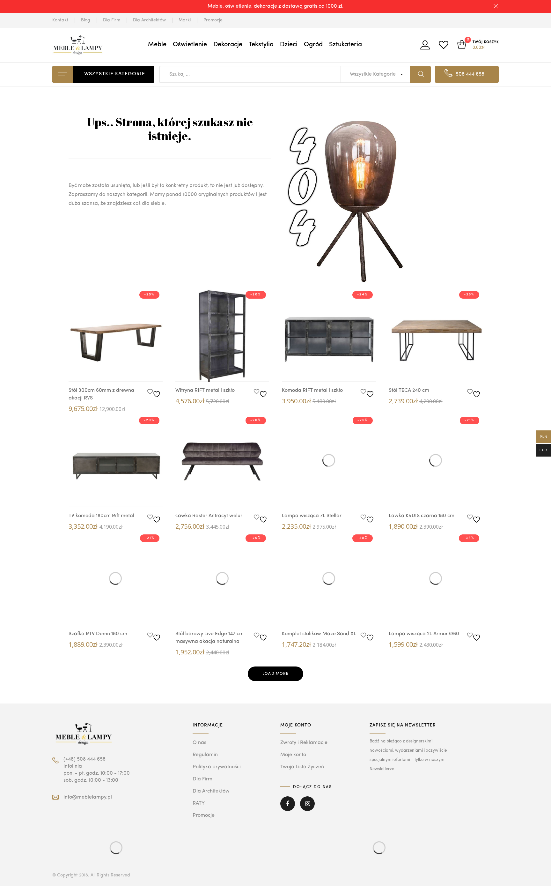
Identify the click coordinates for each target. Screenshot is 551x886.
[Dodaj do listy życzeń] (154, 392)
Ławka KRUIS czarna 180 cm (421, 515)
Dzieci (289, 44)
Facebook (287, 808)
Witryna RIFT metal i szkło (205, 390)
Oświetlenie (190, 44)
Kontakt (60, 20)
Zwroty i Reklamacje (303, 742)
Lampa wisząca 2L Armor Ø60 (424, 634)
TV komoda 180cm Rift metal (101, 515)
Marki (185, 20)
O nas (199, 742)
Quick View (109, 370)
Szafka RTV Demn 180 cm (98, 634)
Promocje (213, 20)
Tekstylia (261, 44)
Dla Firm (111, 20)
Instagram (307, 808)
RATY (199, 803)
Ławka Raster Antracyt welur (208, 515)
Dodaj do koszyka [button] (128, 371)
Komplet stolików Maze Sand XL (319, 634)
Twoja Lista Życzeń (302, 767)
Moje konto (293, 754)
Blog (85, 20)
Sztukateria (345, 44)
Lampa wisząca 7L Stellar (312, 515)
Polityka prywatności (217, 767)
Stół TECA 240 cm (409, 390)
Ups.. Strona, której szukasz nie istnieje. (170, 128)
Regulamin (205, 754)
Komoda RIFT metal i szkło (312, 390)
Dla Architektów (149, 20)
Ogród (313, 44)
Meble (157, 44)
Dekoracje (227, 44)
